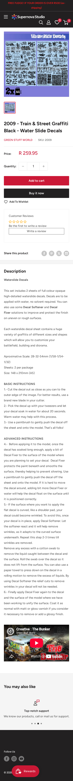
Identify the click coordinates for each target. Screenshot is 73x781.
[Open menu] (6, 16)
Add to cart (36, 181)
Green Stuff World (18, 140)
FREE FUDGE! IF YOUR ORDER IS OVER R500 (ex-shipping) (36, 5)
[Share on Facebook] (44, 253)
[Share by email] (66, 253)
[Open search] (41, 22)
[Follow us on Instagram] (14, 758)
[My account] (49, 22)
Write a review (36, 231)
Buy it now (36, 193)
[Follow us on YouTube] (21, 758)
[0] (65, 22)
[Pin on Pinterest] (51, 253)
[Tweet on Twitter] (59, 253)
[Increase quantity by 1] (44, 166)
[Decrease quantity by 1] (23, 166)
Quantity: (10, 166)
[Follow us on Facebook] (6, 758)
